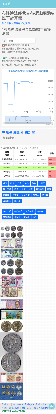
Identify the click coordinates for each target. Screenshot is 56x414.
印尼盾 (17, 201)
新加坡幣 (40, 189)
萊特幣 (27, 217)
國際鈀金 (30, 211)
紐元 (31, 189)
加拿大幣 (26, 195)
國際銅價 (18, 211)
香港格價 (26, 407)
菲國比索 (7, 201)
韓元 (16, 189)
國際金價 (7, 211)
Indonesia (18, 404)
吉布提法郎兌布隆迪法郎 (17, 23)
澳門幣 (45, 195)
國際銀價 (7, 217)
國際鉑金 (41, 211)
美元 (5, 183)
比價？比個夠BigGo (43, 407)
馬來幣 (15, 195)
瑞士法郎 (7, 189)
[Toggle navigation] (51, 4)
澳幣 (24, 189)
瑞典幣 (6, 195)
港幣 (27, 183)
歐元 (12, 183)
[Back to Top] (51, 406)
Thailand (6, 404)
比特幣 (17, 217)
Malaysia (29, 404)
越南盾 (36, 195)
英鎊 (34, 183)
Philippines (42, 404)
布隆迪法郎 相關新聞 (18, 132)
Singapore (14, 407)
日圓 (20, 183)
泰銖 (49, 189)
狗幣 (35, 217)
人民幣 (42, 183)
